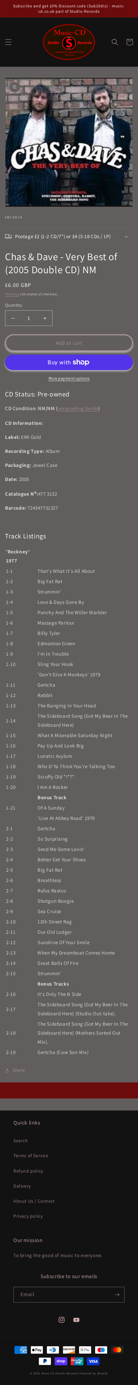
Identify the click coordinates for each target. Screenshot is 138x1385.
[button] (8, 42)
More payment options (69, 378)
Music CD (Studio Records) (60, 1373)
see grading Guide (78, 408)
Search (20, 1141)
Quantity (13, 305)
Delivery (22, 1186)
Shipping (12, 294)
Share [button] (19, 1070)
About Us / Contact (34, 1201)
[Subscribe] (117, 1295)
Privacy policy (28, 1216)
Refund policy (28, 1171)
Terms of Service (31, 1156)
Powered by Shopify (93, 1373)
